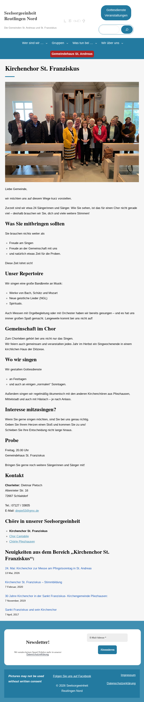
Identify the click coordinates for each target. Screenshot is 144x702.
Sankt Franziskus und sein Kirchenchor (31, 609)
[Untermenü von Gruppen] (67, 43)
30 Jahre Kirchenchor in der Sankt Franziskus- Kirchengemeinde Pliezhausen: (56, 596)
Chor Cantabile (19, 536)
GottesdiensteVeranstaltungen (116, 12)
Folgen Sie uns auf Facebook (72, 676)
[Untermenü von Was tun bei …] (96, 43)
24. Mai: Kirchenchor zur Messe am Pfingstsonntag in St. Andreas (48, 568)
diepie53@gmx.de (27, 510)
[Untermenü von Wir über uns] (122, 43)
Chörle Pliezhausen (22, 541)
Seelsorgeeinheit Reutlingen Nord (20, 15)
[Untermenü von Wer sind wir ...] (47, 43)
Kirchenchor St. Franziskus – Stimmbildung (33, 582)
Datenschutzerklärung (38, 654)
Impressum (128, 675)
